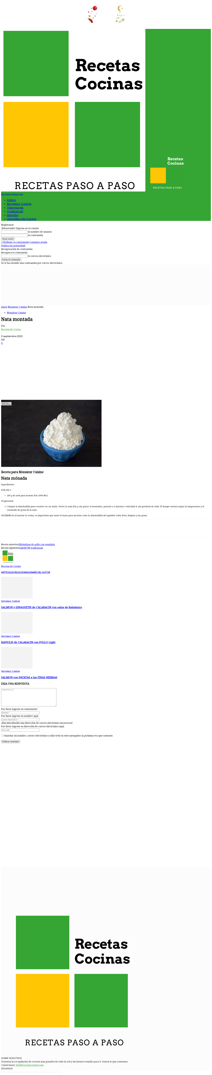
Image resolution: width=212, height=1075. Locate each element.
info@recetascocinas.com (30, 1065)
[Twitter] (16, 391)
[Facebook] (6, 391)
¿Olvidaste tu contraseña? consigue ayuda (24, 242)
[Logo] (73, 190)
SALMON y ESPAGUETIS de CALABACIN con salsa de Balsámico (41, 607)
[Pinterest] (26, 391)
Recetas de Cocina (11, 329)
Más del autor (41, 572)
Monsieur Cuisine (19, 204)
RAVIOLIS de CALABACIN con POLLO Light (28, 642)
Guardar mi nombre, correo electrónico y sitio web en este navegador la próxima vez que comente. (58, 735)
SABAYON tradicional (31, 548)
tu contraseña (35, 235)
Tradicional (15, 211)
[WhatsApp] (37, 391)
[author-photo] (8, 562)
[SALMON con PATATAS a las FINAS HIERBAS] (17, 667)
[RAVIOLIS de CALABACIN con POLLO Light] (17, 632)
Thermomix (15, 208)
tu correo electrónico (39, 256)
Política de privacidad (13, 245)
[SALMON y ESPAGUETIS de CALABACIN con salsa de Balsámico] (17, 597)
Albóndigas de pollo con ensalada (36, 544)
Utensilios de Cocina (21, 219)
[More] (47, 391)
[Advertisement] (106, 285)
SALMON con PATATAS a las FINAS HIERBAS (29, 677)
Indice (11, 200)
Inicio (4, 307)
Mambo (12, 215)
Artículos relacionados (16, 572)
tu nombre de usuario (40, 231)
